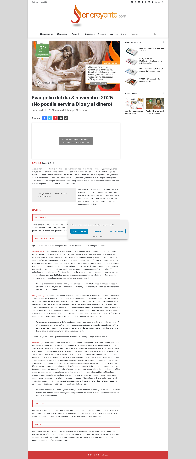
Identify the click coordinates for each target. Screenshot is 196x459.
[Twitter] (50, 118)
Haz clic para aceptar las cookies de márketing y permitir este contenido (75, 141)
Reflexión (90, 34)
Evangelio (63, 34)
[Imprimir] (66, 118)
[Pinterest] (55, 118)
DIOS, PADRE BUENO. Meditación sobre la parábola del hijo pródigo (150, 61)
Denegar (98, 231)
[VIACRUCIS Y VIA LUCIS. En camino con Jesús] (131, 82)
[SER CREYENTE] (98, 16)
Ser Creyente (47, 34)
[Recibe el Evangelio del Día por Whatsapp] (155, 103)
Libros (115, 34)
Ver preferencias (117, 231)
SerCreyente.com (102, 455)
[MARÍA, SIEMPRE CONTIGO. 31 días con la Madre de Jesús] (131, 72)
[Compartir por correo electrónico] (60, 118)
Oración (76, 34)
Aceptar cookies (79, 231)
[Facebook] (44, 118)
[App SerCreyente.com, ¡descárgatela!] (134, 103)
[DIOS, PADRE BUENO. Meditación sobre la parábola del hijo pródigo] (131, 62)
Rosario (102, 34)
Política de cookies (98, 236)
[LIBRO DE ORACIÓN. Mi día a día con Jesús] (131, 51)
